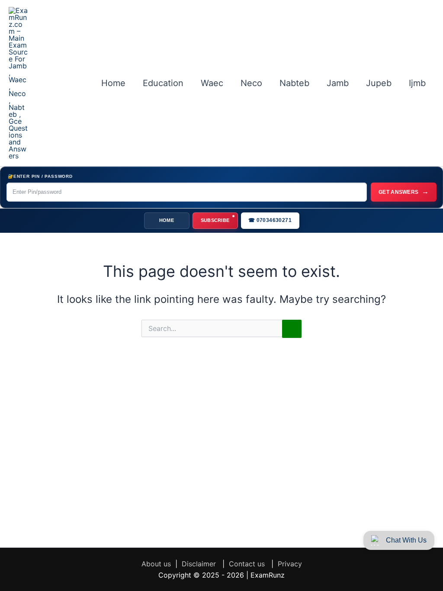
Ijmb (417, 83)
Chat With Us (406, 540)
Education (163, 83)
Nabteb (294, 83)
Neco (251, 83)
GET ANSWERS (404, 191)
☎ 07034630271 (270, 220)
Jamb (338, 83)
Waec (212, 83)
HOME (166, 220)
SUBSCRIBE (215, 220)
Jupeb (379, 83)
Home (113, 83)
